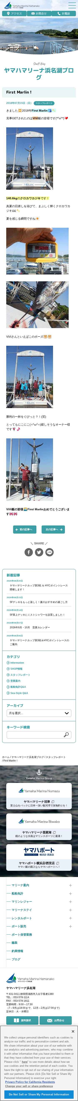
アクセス (16, 13)
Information (17, 662)
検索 (66, 734)
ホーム (6, 757)
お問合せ (41, 13)
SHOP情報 (16, 668)
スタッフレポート (44, 103)
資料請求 (26, 1020)
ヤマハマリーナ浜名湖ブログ (39, 73)
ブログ (16, 959)
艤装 (14, 942)
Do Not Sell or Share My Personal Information (39, 1094)
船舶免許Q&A (18, 686)
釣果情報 (17, 951)
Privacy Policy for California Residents (30, 1082)
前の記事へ (26, 529)
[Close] (73, 1031)
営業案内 (15, 680)
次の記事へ (52, 529)
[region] (39, 1063)
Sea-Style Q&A (19, 693)
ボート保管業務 (22, 934)
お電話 (66, 13)
